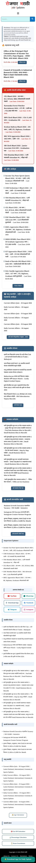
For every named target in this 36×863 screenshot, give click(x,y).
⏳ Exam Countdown (18, 843)
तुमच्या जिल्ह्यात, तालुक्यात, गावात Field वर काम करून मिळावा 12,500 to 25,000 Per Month (17, 520)
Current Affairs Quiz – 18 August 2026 (18, 324)
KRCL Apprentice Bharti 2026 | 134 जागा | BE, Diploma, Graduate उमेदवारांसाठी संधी (18, 230)
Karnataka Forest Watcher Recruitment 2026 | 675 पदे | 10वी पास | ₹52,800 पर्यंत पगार (18, 108)
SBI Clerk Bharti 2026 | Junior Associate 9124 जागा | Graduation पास (16, 148)
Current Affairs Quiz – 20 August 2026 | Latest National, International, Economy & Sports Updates (17, 770)
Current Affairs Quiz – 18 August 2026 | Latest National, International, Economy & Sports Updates (17, 805)
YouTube (13, 596)
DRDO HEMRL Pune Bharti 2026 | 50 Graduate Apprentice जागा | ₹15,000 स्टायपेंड (18, 242)
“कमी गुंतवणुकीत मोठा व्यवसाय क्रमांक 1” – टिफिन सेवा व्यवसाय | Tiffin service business (18, 481)
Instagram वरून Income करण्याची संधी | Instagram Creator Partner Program (17, 513)
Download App (13, 603)
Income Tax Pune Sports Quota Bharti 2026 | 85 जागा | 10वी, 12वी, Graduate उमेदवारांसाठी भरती (17, 178)
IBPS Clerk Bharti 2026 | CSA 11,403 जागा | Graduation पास (18, 119)
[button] (18, 13)
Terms (30, 856)
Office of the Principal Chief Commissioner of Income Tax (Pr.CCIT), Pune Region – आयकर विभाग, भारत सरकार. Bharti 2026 (17, 55)
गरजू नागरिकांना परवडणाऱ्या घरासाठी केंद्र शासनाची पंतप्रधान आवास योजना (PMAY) (17, 371)
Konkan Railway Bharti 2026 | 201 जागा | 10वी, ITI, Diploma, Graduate (17, 128)
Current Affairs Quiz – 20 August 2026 (18, 303)
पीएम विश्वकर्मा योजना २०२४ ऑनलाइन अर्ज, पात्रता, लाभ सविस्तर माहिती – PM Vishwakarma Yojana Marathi (18, 396)
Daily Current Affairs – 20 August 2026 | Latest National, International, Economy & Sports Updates (17, 778)
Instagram (29, 609)
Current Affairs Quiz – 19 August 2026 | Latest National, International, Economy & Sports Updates (17, 787)
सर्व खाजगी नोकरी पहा (18, 534)
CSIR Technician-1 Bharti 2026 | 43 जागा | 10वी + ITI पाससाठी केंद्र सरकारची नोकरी (18, 191)
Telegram (13, 609)
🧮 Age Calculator (18, 815)
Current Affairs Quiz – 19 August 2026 (18, 314)
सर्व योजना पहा (18, 405)
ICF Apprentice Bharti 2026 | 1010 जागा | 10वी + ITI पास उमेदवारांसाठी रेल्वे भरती (18, 254)
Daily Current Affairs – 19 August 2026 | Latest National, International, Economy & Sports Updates (17, 796)
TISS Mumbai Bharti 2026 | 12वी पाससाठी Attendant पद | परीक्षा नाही (16, 156)
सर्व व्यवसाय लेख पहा (18, 488)
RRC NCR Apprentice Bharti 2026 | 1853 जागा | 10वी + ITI (17, 137)
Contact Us (14, 856)
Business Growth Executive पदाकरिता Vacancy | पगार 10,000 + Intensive (17, 507)
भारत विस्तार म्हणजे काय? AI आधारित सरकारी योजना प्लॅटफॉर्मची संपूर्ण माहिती (17, 364)
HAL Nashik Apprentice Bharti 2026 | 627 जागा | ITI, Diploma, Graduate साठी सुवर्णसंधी (17, 274)
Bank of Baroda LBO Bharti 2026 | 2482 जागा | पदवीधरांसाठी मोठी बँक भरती (18, 262)
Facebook (29, 603)
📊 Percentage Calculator (18, 837)
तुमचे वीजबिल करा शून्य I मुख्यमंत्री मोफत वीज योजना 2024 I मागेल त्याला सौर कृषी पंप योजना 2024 (17, 387)
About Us (7, 856)
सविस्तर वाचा (22, 62)
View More (18, 286)
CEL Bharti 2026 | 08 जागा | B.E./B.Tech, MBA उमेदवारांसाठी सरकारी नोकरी (17, 99)
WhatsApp (29, 596)
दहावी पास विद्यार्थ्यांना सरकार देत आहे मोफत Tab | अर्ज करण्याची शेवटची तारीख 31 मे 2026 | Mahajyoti (17, 357)
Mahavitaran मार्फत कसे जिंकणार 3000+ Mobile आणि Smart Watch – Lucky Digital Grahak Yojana (16, 378)
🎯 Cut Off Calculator (18, 831)
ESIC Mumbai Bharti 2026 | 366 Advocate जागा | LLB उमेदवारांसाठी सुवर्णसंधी (17, 220)
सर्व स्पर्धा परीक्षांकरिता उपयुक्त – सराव (18, 337)
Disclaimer (23, 856)
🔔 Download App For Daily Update (18, 859)
